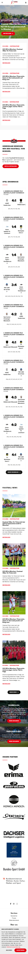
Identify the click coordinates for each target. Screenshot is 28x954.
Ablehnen (9, 950)
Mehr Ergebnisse (13, 472)
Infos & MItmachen (11, 166)
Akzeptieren (20, 950)
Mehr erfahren (14, 721)
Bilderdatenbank (14, 920)
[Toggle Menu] (2, 2)
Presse (14, 918)
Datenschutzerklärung (13, 947)
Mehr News (13, 692)
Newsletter (14, 916)
